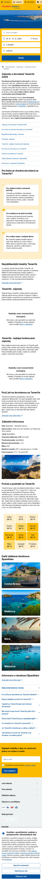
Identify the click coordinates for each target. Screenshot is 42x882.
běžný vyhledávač (26, 324)
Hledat (21, 58)
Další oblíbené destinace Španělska (14, 158)
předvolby (8, 859)
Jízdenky (7, 2)
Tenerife (6, 68)
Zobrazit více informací (11, 283)
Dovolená (30, 2)
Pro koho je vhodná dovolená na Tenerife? (17, 129)
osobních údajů (29, 765)
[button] (21, 688)
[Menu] (39, 7)
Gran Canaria (20, 104)
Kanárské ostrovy (30, 66)
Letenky (19, 2)
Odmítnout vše (21, 871)
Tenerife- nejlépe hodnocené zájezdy (15, 144)
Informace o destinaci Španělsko (13, 163)
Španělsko (20, 66)
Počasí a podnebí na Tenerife (12, 154)
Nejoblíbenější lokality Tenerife (13, 134)
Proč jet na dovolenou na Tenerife (14, 149)
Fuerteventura (32, 102)
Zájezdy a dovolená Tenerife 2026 (14, 125)
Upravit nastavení (21, 865)
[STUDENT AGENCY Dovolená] (10, 7)
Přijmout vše (21, 876)
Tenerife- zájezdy (8, 139)
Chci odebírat (10, 771)
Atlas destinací (10, 66)
